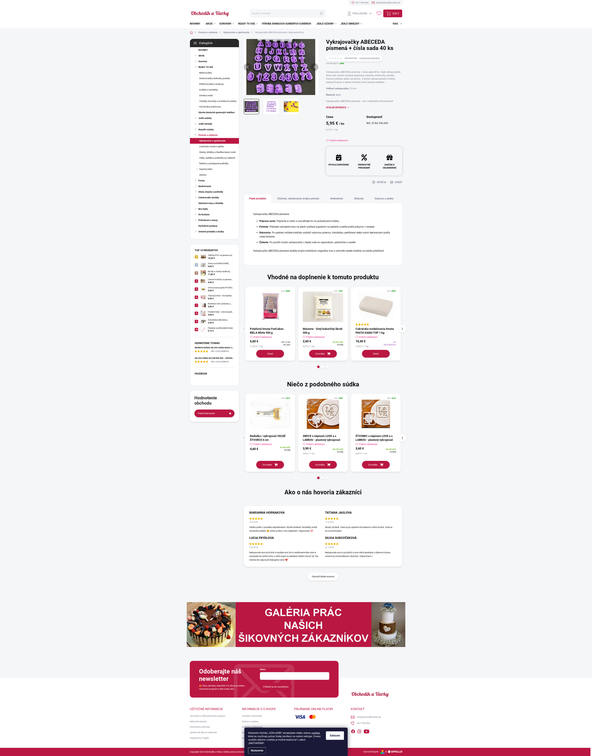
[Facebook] (353, 731)
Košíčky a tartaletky (208, 90)
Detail (270, 353)
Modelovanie (204, 186)
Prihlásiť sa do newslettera (275, 687)
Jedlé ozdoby (205, 118)
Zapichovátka (205, 169)
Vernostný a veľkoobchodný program (207, 716)
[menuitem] (196, 23)
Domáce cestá (206, 95)
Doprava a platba (250, 721)
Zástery (202, 175)
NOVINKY (203, 50)
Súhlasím (335, 735)
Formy (201, 180)
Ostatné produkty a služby (211, 231)
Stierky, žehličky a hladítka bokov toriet (217, 152)
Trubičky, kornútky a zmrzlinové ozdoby (217, 101)
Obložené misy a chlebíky (210, 203)
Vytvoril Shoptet (370, 751)
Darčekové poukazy (207, 226)
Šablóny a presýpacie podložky (213, 163)
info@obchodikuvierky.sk (369, 717)
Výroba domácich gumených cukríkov (216, 112)
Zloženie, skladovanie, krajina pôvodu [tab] (298, 198)
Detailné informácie (336, 107)
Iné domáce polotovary (210, 106)
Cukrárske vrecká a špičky (211, 146)
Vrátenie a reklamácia (252, 727)
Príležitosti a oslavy (208, 220)
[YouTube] (366, 731)
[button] (318, 367)
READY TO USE (205, 67)
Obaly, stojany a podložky (210, 192)
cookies (315, 732)
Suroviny (202, 61)
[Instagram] (359, 731)
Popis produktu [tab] (257, 198)
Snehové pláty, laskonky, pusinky (214, 78)
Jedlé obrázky (205, 124)
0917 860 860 (363, 723)
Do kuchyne (204, 214)
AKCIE (201, 55)
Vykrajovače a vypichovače (212, 141)
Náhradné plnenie (198, 721)
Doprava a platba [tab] (384, 198)
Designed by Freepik (199, 738)
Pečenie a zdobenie (208, 135)
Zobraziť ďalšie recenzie (323, 576)
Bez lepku (203, 209)
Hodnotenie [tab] (336, 198)
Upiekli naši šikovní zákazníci (203, 732)
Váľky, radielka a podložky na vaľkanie (217, 158)
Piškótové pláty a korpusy (211, 84)
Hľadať (321, 13)
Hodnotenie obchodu (200, 727)
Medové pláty (205, 73)
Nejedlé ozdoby (206, 129)
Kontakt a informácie (252, 716)
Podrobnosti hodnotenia (369, 58)
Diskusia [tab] (359, 198)
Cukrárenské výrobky (208, 197)
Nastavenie (257, 750)
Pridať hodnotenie (206, 413)
